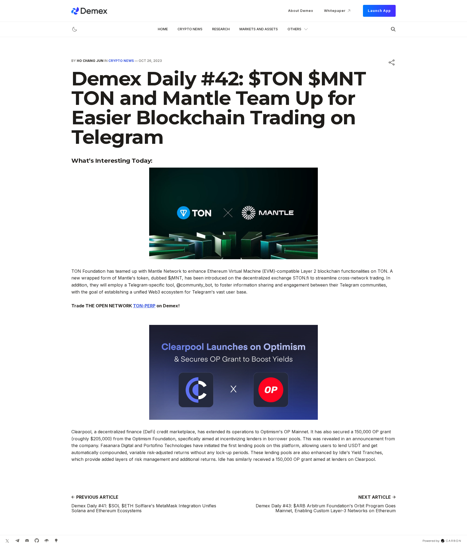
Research (221, 29)
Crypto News (190, 29)
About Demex (300, 11)
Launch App (379, 11)
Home (163, 29)
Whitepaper (335, 11)
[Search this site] (393, 29)
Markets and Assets (258, 29)
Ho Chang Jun (90, 61)
